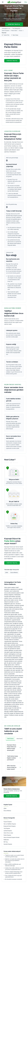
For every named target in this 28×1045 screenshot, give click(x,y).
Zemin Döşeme (5, 30)
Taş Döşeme (7, 828)
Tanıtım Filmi (6, 35)
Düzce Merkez (14, 572)
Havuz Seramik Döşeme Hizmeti (11, 837)
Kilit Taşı (6, 842)
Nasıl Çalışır (15, 35)
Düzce (20, 30)
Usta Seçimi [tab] (20, 738)
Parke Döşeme (7, 835)
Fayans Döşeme (8, 821)
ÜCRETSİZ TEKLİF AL (14, 24)
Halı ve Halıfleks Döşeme (10, 824)
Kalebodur (6, 839)
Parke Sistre (14, 30)
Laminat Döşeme (8, 830)
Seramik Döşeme (8, 844)
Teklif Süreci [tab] (10, 738)
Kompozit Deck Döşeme (10, 826)
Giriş (25, 2)
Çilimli (6, 572)
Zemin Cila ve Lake (8, 833)
